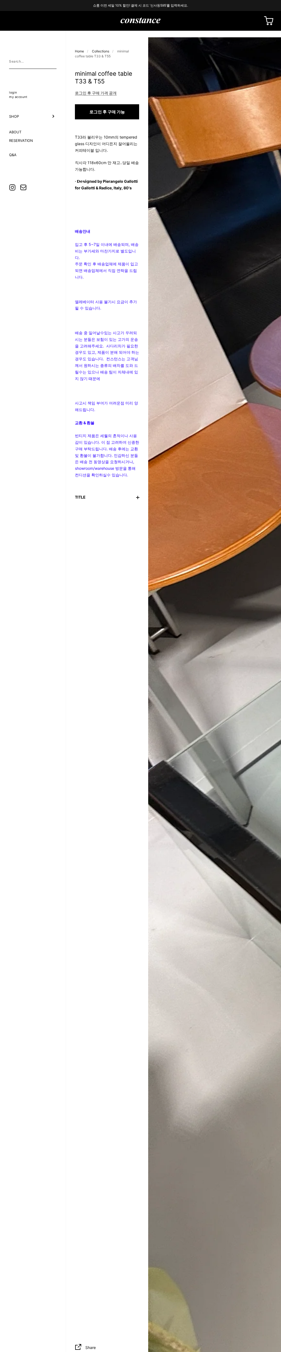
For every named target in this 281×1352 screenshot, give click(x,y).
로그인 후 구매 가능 (107, 111)
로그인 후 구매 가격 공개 (96, 93)
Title (80, 497)
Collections (100, 51)
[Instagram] (12, 187)
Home (79, 51)
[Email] (23, 187)
